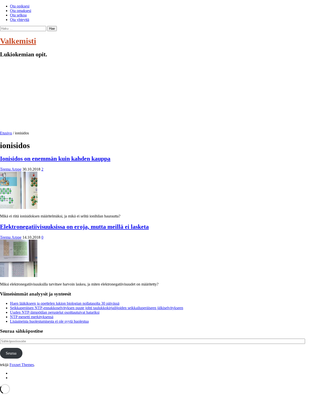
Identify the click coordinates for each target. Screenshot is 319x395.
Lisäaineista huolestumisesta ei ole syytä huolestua (49, 321)
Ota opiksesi (19, 6)
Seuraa (11, 353)
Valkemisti (18, 40)
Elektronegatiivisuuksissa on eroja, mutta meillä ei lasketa (74, 226)
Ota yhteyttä (19, 19)
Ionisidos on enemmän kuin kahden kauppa (55, 158)
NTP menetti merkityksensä (31, 317)
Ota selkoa (18, 15)
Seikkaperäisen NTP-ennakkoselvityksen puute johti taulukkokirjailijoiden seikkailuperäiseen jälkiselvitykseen (96, 308)
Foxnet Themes (21, 365)
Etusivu (6, 133)
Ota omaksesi (20, 10)
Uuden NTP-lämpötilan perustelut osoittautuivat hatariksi (54, 312)
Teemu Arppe (10, 169)
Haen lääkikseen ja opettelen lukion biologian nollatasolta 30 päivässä (64, 303)
